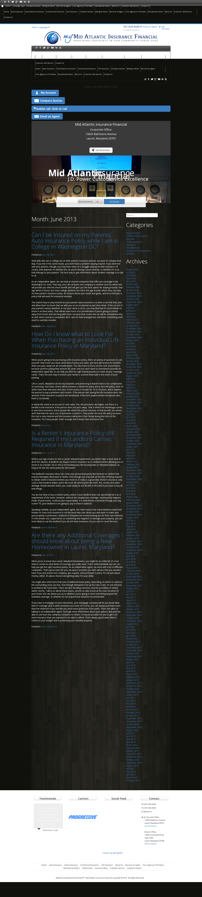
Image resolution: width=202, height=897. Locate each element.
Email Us (148, 811)
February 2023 (133, 393)
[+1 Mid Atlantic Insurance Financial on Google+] (16, 1)
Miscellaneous (133, 247)
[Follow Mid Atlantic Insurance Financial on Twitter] (12, 1)
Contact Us (145, 6)
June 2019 (131, 523)
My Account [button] (165, 27)
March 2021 (132, 461)
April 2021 (131, 458)
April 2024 (131, 352)
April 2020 (131, 494)
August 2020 (132, 482)
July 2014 (130, 697)
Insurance (45, 425)
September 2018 (134, 550)
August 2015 (132, 659)
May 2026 (131, 278)
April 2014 (131, 706)
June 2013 (131, 736)
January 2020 (132, 502)
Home (8, 6)
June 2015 (131, 665)
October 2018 (132, 547)
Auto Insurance (17, 11)
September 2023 (134, 372)
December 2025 (134, 293)
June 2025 (131, 310)
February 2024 (133, 358)
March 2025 (132, 319)
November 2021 (134, 437)
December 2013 (134, 718)
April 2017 (131, 600)
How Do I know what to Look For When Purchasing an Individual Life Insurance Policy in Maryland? (75, 339)
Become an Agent (64, 6)
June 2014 (131, 700)
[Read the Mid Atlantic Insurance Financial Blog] (5, 1)
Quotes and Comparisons (138, 250)
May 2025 (131, 313)
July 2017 (130, 591)
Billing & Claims (48, 6)
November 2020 (134, 473)
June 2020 (131, 488)
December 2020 (134, 470)
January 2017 (132, 609)
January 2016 (132, 644)
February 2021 (133, 464)
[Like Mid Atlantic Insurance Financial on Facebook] (8, 1)
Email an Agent (150, 26)
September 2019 (134, 514)
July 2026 (130, 272)
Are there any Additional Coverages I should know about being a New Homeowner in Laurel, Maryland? (77, 541)
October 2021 (132, 440)
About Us (115, 6)
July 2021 (130, 449)
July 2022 (130, 414)
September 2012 (134, 762)
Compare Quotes (33, 6)
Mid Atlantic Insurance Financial (99, 878)
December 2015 (134, 647)
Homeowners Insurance (34, 11)
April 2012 (131, 774)
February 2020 (133, 499)
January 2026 (132, 290)
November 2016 (134, 615)
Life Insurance (72, 11)
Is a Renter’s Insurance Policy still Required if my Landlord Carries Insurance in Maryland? (72, 439)
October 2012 (132, 759)
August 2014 (132, 694)
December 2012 (134, 753)
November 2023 (134, 367)
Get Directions (103, 150)
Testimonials (87, 868)
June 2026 (131, 275)
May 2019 (131, 526)
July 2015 (130, 662)
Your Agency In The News (83, 6)
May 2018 (131, 561)
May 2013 (131, 739)
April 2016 (131, 635)
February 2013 (133, 748)
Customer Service (117, 868)
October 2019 (132, 511)
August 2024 (132, 340)
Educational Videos (102, 6)
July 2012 (130, 768)
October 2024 (132, 334)
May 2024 (131, 349)
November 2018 (134, 544)
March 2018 (132, 567)
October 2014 (132, 688)
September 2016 (134, 621)
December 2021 (134, 434)
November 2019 (134, 508)
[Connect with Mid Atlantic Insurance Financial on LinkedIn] (24, 1)
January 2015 (132, 680)
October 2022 (132, 405)
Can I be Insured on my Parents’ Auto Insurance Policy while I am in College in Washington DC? (75, 240)
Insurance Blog (101, 868)
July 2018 (130, 556)
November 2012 (134, 756)
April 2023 (131, 387)
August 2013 (132, 730)
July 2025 (130, 307)
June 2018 (131, 558)
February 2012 (133, 780)
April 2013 (131, 742)
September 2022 (134, 408)
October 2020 (132, 476)
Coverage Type (19, 6)
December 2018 (134, 541)
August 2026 (132, 269)
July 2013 (130, 733)
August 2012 (132, 765)
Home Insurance (49, 527)
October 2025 (132, 299)
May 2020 (131, 491)
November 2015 (134, 650)
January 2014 (132, 715)
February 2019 (133, 535)
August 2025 (132, 304)
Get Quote (114, 201)
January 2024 (132, 361)
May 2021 (131, 455)
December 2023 (134, 364)
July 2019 (130, 520)
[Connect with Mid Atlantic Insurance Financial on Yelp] (28, 1)
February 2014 (133, 712)
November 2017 (134, 579)
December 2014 (134, 683)
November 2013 (134, 721)
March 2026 (132, 284)
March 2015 (132, 674)
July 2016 (130, 626)
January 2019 (132, 538)
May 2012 (131, 771)
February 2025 (133, 322)
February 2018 (133, 570)
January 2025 (132, 325)
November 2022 (134, 402)
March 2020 (132, 496)
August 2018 (132, 553)
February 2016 (133, 641)
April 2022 (131, 423)
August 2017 (132, 588)
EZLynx (80, 878)
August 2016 (132, 623)
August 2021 (132, 446)
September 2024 (134, 337)
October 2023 (132, 369)
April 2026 (131, 281)
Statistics (130, 253)
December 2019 (134, 505)
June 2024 (131, 346)
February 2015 (133, 677)
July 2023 (130, 378)
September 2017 (134, 585)
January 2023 (132, 396)
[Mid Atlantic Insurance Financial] (101, 37)
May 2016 (131, 632)
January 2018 (132, 573)
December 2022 (134, 399)
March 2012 (132, 777)
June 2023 (131, 381)
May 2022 (131, 420)
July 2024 (130, 343)
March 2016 (132, 638)
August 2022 (132, 411)
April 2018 (131, 564)
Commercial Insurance (55, 11)
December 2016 (134, 612)
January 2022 (132, 431)
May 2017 (131, 597)
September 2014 (134, 691)
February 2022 (133, 429)
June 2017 (131, 594)
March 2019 (132, 532)
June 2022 (131, 417)
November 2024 (134, 331)
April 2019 (131, 529)
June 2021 (131, 452)
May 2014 (131, 703)
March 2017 (132, 603)
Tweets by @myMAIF (112, 853)
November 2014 (134, 685)
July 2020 (130, 485)
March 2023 (132, 390)
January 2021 (132, 467)
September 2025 (134, 302)
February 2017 (133, 606)
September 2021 (134, 443)
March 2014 (132, 709)
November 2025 (134, 296)
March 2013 (132, 745)
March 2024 (132, 355)
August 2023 (132, 375)
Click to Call (59, 108)
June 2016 (131, 629)
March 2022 (132, 426)
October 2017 (132, 582)
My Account (48, 92)
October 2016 (132, 618)
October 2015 (132, 653)
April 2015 (131, 671)
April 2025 (131, 316)
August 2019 (132, 517)
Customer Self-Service (130, 6)
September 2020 (134, 479)
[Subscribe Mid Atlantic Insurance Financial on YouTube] (20, 1)
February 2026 (133, 287)
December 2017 (134, 576)
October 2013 (132, 724)
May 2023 (131, 384)
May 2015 (131, 668)
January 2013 (132, 750)
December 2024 (134, 328)
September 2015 (134, 656)
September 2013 (134, 727)
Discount (130, 238)
